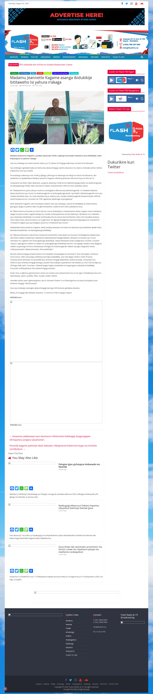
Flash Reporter (26, 86)
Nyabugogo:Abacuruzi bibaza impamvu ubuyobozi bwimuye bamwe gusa (79, 507)
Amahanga (45, 57)
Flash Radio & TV (138, 154)
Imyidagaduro (69, 57)
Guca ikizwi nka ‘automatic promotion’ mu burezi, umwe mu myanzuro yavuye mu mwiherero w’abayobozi (80, 549)
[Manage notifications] (5, 689)
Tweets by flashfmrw (116, 172)
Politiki (34, 57)
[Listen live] (112, 80)
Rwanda (24, 57)
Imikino (56, 57)
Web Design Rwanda (82, 689)
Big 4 (33, 73)
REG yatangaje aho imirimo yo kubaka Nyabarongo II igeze (45, 64)
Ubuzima (94, 57)
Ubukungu (83, 57)
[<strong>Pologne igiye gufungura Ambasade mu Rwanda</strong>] (31, 463)
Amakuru (14, 57)
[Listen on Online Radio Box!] (142, 80)
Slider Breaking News (60, 73)
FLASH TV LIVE (118, 57)
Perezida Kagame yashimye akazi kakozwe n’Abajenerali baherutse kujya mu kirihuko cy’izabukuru (53, 447)
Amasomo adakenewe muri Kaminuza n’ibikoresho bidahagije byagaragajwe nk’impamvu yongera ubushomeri (50, 438)
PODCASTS (105, 57)
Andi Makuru (24, 73)
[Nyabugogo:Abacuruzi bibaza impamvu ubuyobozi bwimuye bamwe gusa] (31, 504)
